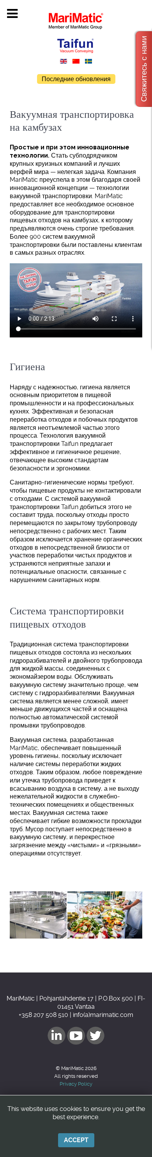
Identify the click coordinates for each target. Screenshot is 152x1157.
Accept (76, 1140)
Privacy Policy (76, 1084)
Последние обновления (76, 79)
